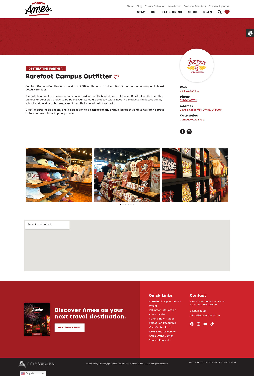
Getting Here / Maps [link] (161, 318)
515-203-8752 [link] (188, 100)
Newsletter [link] (174, 6)
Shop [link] (201, 119)
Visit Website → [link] (189, 91)
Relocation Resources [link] (162, 323)
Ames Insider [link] (157, 314)
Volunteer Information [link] (162, 310)
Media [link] (153, 305)
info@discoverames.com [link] (205, 315)
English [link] (29, 373)
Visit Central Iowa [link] (160, 327)
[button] (29, 175)
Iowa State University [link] (162, 331)
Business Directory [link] (195, 6)
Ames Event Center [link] (161, 335)
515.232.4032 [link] (198, 310)
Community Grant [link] (219, 6)
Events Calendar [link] (155, 6)
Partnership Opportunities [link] (165, 301)
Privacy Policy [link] (92, 364)
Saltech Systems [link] (228, 362)
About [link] (130, 6)
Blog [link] (139, 6)
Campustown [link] (188, 119)
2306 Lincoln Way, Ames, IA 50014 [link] (201, 109)
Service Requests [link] (160, 340)
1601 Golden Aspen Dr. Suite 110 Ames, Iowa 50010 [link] (207, 303)
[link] (250, 33)
